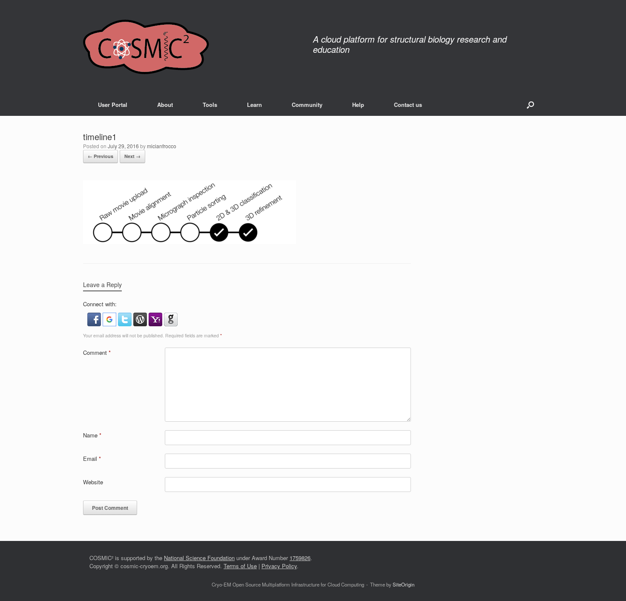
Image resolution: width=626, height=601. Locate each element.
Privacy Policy (279, 566)
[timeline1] (189, 242)
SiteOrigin (403, 584)
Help (358, 105)
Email (92, 458)
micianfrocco (161, 146)
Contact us (408, 105)
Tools (210, 105)
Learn (254, 105)
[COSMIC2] (146, 46)
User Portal (112, 105)
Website (93, 482)
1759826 (300, 558)
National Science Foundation (199, 558)
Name (92, 435)
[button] (530, 104)
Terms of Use (240, 566)
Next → (132, 156)
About (165, 105)
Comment (97, 352)
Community (307, 105)
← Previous (100, 156)
